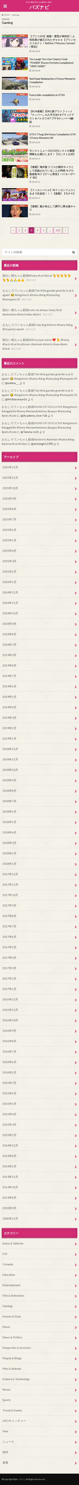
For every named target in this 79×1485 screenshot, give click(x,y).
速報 (5, 1462)
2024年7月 (9, 644)
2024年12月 (10, 592)
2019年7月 (9, 676)
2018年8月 (9, 790)
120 (58, 230)
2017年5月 (9, 947)
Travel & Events (12, 1410)
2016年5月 (9, 1072)
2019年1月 (9, 738)
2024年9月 (9, 623)
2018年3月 (9, 842)
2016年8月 (9, 1041)
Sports (6, 1400)
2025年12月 (10, 467)
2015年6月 (9, 1093)
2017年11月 (10, 884)
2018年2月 (9, 853)
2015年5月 (9, 1103)
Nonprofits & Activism (16, 1347)
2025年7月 (9, 519)
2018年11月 (10, 759)
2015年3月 (9, 1124)
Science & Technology (16, 1379)
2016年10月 (10, 1020)
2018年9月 (9, 780)
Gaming (7, 1306)
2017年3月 (9, 968)
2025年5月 (9, 540)
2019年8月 (9, 665)
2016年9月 (9, 1030)
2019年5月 (9, 696)
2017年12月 (10, 874)
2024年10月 (10, 613)
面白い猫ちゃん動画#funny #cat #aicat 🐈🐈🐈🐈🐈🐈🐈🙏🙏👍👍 (36, 278)
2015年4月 (9, 1114)
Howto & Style (11, 1316)
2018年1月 (9, 863)
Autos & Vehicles (13, 1243)
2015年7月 (9, 1082)
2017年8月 (9, 916)
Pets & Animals (11, 1368)
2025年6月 (9, 529)
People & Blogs (12, 1358)
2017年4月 (9, 957)
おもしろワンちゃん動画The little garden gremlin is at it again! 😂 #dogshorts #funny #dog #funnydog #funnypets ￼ (38, 295)
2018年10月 (10, 769)
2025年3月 (9, 561)
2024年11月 (10, 602)
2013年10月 (10, 1187)
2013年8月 (9, 1197)
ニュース (8, 1441)
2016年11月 (10, 1009)
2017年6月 (9, 936)
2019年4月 (9, 707)
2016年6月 (9, 1062)
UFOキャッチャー (14, 1420)
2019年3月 (9, 717)
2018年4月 (9, 832)
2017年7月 (9, 926)
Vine (5, 1431)
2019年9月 (9, 655)
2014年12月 (10, 1145)
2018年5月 (9, 822)
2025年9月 (9, 498)
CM (4, 1253)
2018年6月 (9, 811)
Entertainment (11, 1285)
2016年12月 (10, 999)
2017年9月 (9, 905)
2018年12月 (10, 749)
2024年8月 (9, 634)
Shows (6, 1389)
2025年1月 (9, 582)
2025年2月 (9, 571)
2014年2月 (9, 1166)
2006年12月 (10, 1218)
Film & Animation (13, 1295)
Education (8, 1274)
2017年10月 (10, 895)
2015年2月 (9, 1135)
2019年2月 (9, 728)
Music (6, 1326)
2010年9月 (9, 1208)
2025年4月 (9, 550)
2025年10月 (10, 488)
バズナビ (39, 7)
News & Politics (12, 1337)
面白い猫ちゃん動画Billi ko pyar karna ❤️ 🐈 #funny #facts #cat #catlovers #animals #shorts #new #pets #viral (35, 344)
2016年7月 (9, 1051)
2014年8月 (9, 1156)
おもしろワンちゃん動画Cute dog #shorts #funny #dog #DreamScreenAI (37, 327)
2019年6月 (9, 686)
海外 (5, 1452)
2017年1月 (9, 989)
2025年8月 (9, 509)
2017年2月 (9, 978)
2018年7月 (9, 801)
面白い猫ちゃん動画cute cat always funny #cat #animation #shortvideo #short (32, 312)
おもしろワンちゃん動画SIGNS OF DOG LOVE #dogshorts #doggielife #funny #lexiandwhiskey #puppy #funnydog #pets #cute (39, 411)
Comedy (7, 1264)
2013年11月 (10, 1176)
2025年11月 (10, 477)
